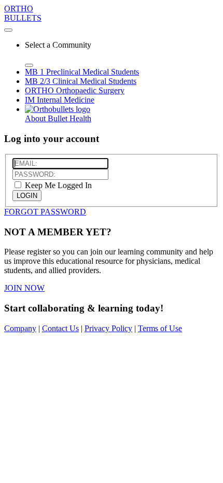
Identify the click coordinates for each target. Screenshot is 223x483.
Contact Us (60, 328)
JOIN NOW (24, 287)
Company (20, 328)
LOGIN (27, 196)
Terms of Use (160, 328)
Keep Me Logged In (57, 185)
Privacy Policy (108, 328)
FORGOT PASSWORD (45, 211)
